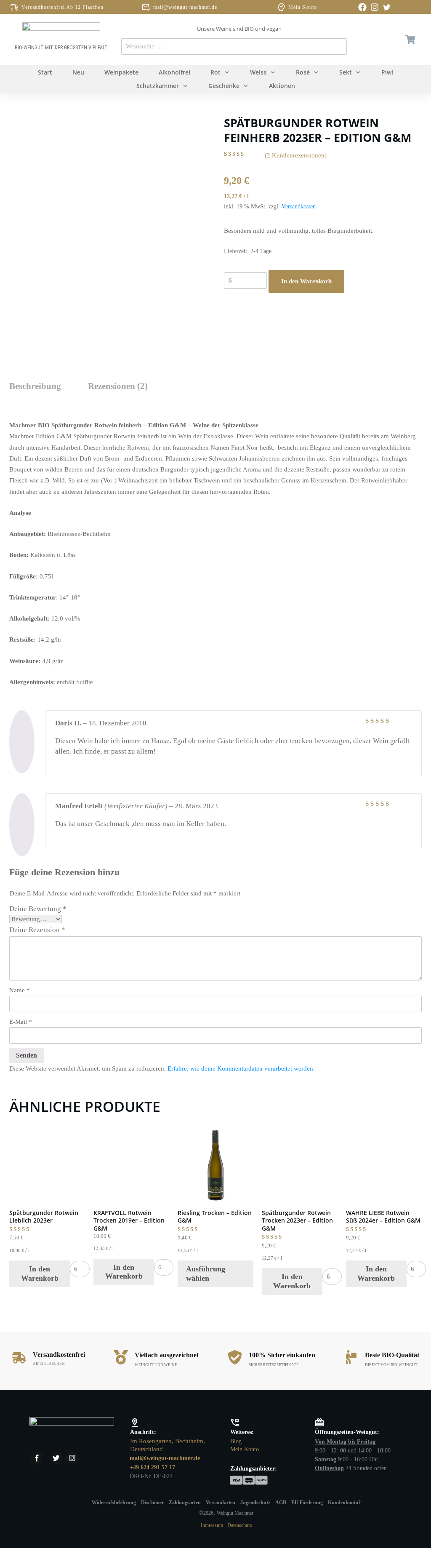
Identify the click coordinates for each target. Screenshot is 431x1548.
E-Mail (20, 1021)
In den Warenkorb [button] (40, 1273)
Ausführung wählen (205, 1273)
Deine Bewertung (38, 909)
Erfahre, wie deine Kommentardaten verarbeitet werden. (241, 1068)
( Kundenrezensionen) (296, 155)
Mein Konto (302, 7)
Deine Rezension (37, 930)
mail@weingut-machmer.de (185, 7)
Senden (26, 1055)
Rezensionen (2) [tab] (118, 386)
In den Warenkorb (306, 281)
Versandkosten (299, 206)
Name (19, 990)
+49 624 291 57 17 (152, 1467)
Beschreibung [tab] (35, 386)
